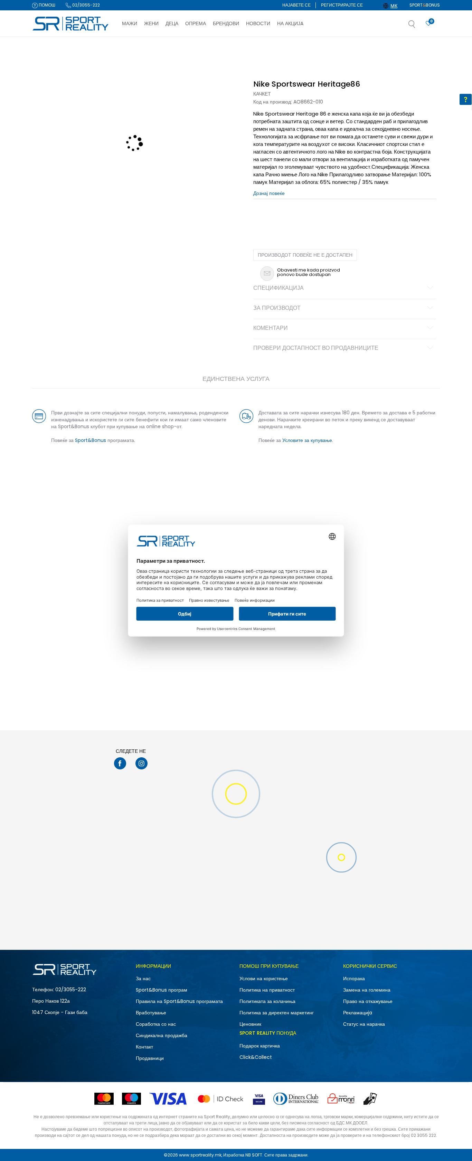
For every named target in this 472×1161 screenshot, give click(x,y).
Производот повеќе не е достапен (305, 255)
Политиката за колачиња (267, 1001)
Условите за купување (307, 440)
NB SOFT (253, 1155)
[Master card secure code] (220, 1099)
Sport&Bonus (90, 440)
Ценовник (250, 1024)
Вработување (151, 1012)
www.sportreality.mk (200, 1155)
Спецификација (278, 288)
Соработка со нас (156, 1024)
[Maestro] (131, 1099)
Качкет (262, 94)
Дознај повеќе (268, 43)
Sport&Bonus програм (161, 989)
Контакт (144, 1046)
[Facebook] (120, 763)
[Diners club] (296, 1099)
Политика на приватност (267, 989)
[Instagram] (141, 763)
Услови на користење (263, 978)
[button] (419, 26)
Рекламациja (357, 1012)
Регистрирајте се (342, 5)
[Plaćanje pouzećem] (371, 1099)
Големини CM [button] (321, 213)
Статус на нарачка (364, 1024)
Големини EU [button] (266, 213)
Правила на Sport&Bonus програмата (179, 1001)
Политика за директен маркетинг (276, 1012)
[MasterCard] (103, 1099)
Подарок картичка (259, 1045)
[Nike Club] (236, 692)
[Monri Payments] (341, 1099)
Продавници (150, 1058)
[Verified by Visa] (259, 1099)
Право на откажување (368, 1001)
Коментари (270, 328)
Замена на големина (366, 989)
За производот (277, 308)
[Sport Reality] (71, 24)
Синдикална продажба (161, 1035)
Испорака (354, 978)
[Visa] (168, 1099)
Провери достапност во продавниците (315, 348)
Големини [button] (293, 213)
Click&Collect (255, 1057)
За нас (143, 978)
